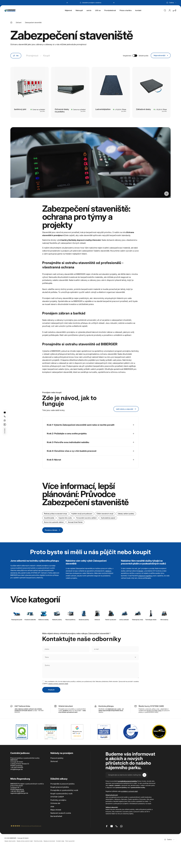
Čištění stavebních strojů (105, 514)
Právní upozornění (70, 841)
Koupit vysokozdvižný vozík (61, 794)
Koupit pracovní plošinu (59, 787)
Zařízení (18, 22)
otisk (52, 807)
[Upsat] (144, 775)
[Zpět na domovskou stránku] (11, 22)
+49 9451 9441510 (16, 767)
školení (140, 571)
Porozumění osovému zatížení (86, 518)
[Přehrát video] (90, 164)
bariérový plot (20, 109)
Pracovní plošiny (56, 758)
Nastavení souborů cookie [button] (60, 813)
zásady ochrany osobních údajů (58, 683)
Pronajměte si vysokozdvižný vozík (64, 790)
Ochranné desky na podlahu (62, 110)
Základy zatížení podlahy (126, 514)
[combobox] (171, 2)
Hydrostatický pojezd (108, 518)
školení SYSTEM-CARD (154, 710)
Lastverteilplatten (103, 109)
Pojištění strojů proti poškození (81, 514)
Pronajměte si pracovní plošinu (62, 784)
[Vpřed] (114, 2)
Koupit (46, 55)
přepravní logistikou (145, 576)
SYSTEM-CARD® (57, 797)
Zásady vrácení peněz (10, 841)
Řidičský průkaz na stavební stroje (55, 514)
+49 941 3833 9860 (17, 791)
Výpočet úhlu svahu (65, 518)
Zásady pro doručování (49, 841)
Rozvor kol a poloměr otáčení (54, 522)
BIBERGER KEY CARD (114, 709)
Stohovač (54, 761)
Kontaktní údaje (60, 841)
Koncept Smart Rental (75, 522)
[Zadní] (67, 2)
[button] (4, 424)
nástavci (108, 571)
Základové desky (143, 109)
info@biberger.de (16, 769)
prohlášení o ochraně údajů (129, 791)
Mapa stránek (55, 810)
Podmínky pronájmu (58, 800)
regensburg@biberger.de (19, 793)
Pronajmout (32, 55)
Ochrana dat (55, 803)
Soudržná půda (49, 518)
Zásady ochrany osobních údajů (25, 841)
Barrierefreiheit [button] (56, 816)
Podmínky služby (38, 841)
